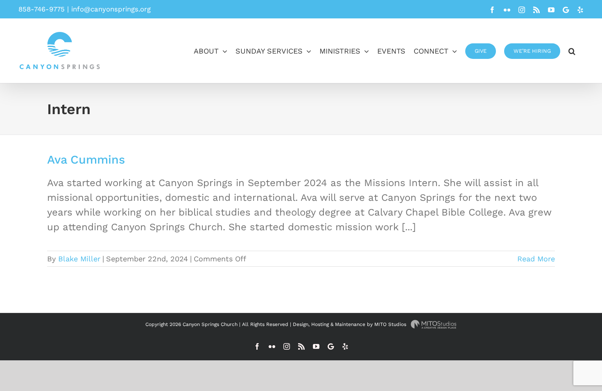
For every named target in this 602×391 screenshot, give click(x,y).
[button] (571, 50)
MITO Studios (391, 324)
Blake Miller (79, 258)
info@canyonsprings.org (111, 9)
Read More (536, 258)
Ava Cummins (86, 159)
